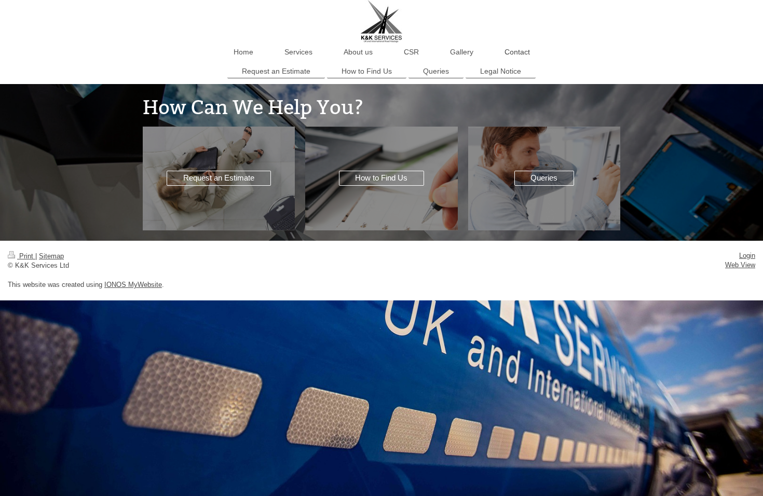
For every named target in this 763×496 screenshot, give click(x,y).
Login (747, 255)
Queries (543, 177)
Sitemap (51, 256)
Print (26, 256)
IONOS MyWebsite (133, 284)
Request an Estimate (218, 177)
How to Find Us (381, 177)
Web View (740, 265)
